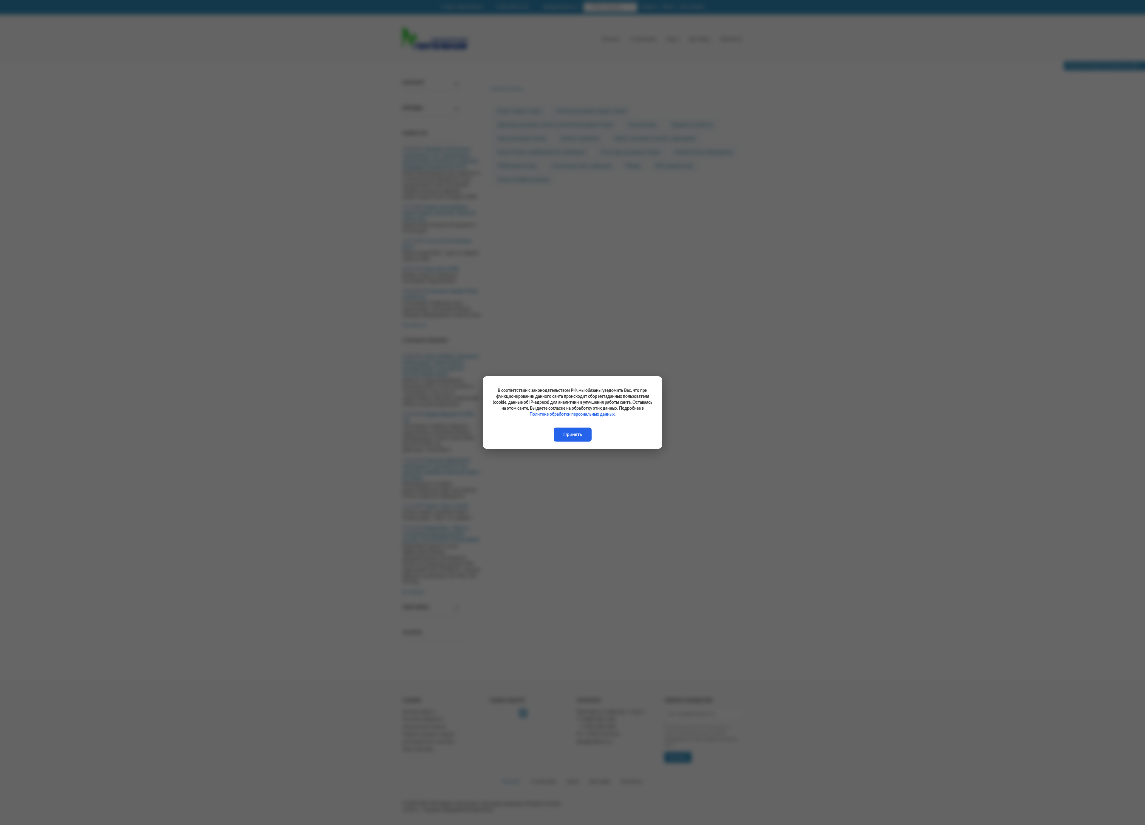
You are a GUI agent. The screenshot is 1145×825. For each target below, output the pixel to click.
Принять (572, 434)
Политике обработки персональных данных (572, 414)
